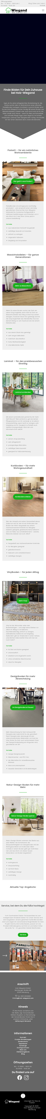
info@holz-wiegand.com (24, 998)
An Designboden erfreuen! (22, 707)
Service (23, 935)
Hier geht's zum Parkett (23, 181)
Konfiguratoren (23, 1048)
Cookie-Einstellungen (23, 1039)
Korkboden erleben (23, 497)
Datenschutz (23, 1041)
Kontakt (42, 5)
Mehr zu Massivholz (23, 286)
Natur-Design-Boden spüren (23, 816)
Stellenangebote (23, 1052)
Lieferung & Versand (23, 1021)
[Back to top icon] (23, 1096)
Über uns (36, 3)
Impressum (23, 1044)
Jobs (42, 3)
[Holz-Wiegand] (16, 10)
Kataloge (23, 1046)
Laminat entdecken (23, 392)
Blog (30, 3)
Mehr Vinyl (23, 601)
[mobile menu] (43, 10)
